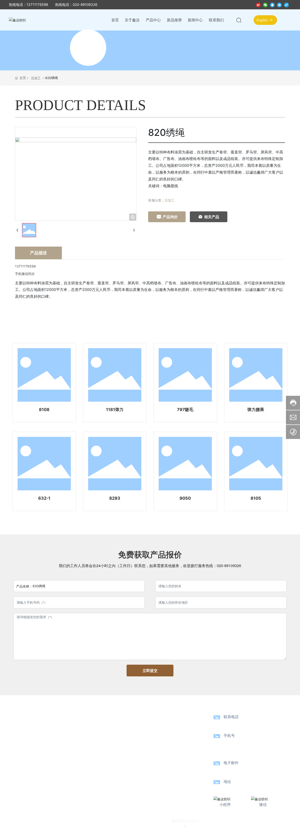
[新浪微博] (258, 4)
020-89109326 (229, 565)
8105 (256, 498)
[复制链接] (286, 4)
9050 (185, 498)
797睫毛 (185, 409)
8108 (44, 409)
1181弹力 (115, 409)
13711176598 (241, 742)
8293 (114, 498)
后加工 (36, 78)
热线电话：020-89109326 (76, 4)
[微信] (265, 4)
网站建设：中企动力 (220, 821)
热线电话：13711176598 (28, 4)
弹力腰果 (255, 409)
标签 (251, 821)
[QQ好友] (272, 4)
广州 (240, 821)
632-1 (44, 498)
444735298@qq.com (252, 769)
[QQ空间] (279, 4)
